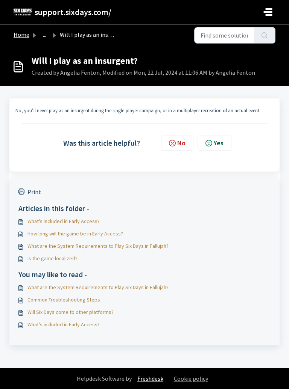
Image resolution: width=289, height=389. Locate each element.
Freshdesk (150, 378)
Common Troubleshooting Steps (63, 299)
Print (34, 192)
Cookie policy (191, 378)
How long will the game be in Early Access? (75, 233)
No (181, 143)
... (44, 34)
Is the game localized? (52, 258)
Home (21, 34)
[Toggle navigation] (267, 12)
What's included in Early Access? (63, 221)
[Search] (264, 35)
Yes (219, 143)
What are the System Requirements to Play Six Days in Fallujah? (98, 246)
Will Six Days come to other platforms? (70, 312)
